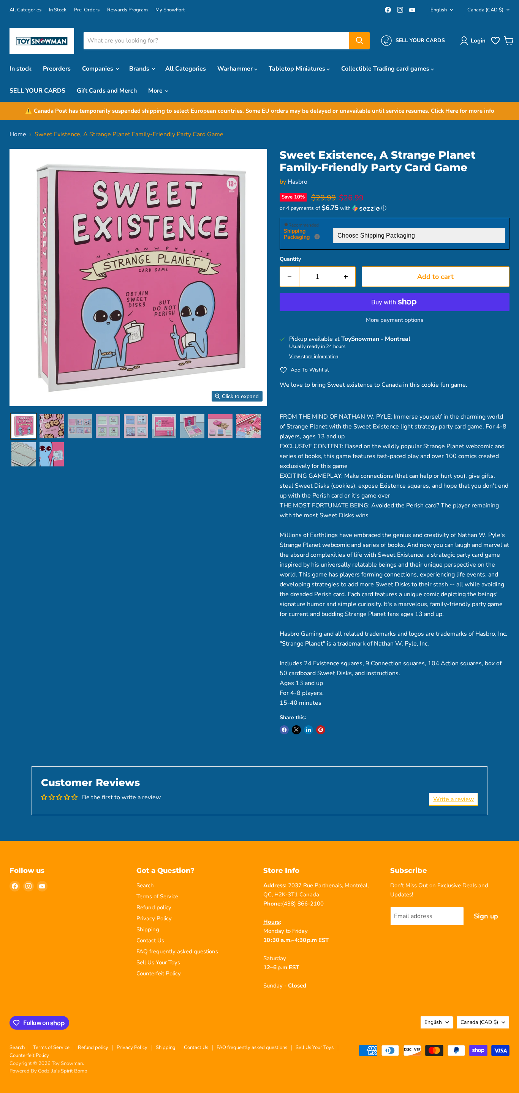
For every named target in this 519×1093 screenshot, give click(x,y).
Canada (485, 9)
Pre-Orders (87, 10)
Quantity (290, 259)
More (156, 91)
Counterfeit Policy (158, 973)
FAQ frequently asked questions (177, 951)
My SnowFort (170, 10)
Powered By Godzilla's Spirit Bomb (48, 1071)
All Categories (25, 10)
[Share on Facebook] (284, 729)
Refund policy (153, 907)
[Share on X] (296, 729)
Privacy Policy (154, 918)
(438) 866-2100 (303, 903)
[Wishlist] (495, 43)
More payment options (394, 320)
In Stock (57, 10)
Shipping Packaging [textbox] (308, 234)
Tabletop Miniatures (298, 69)
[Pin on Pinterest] (320, 729)
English (438, 9)
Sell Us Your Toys (158, 962)
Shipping (147, 929)
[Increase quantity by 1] (346, 276)
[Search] (359, 40)
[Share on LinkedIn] (308, 729)
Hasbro (297, 182)
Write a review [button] (453, 799)
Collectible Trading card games (386, 69)
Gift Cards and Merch (107, 91)
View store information (313, 356)
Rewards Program (127, 10)
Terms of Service (157, 896)
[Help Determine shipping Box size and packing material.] (317, 236)
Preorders (57, 69)
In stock (20, 69)
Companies (98, 69)
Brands (140, 69)
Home (17, 134)
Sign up (486, 916)
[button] (474, 40)
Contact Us (150, 940)
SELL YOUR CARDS (37, 91)
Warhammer (235, 69)
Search (145, 885)
